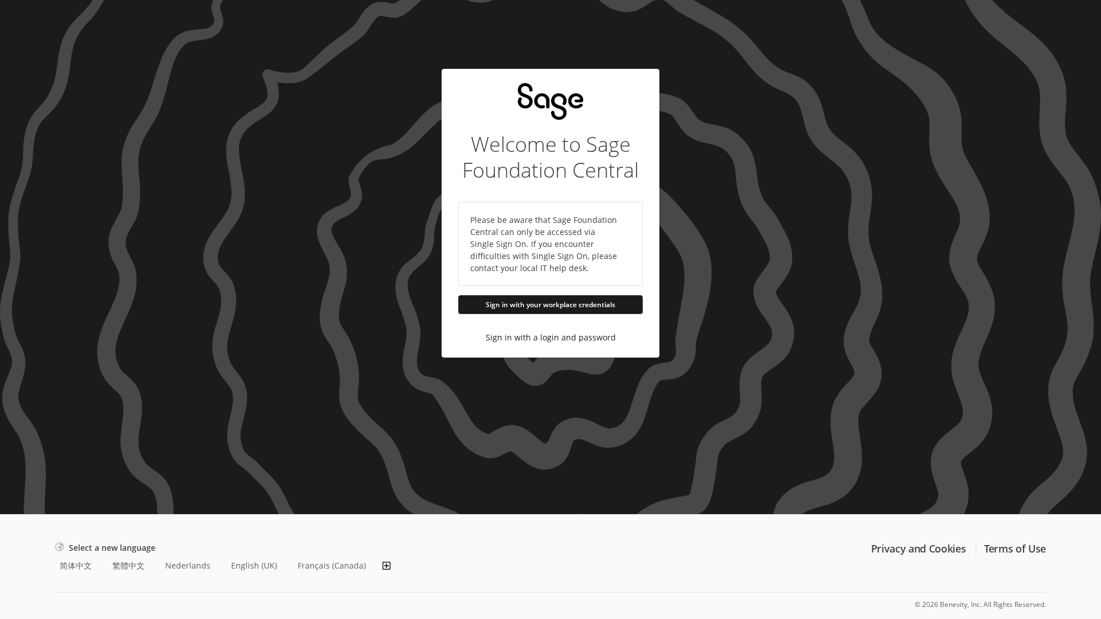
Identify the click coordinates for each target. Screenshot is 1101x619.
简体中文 (76, 565)
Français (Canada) (332, 565)
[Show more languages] (386, 565)
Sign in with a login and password (551, 337)
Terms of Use (1015, 548)
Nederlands (187, 565)
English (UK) (254, 565)
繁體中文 (128, 565)
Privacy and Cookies (918, 548)
